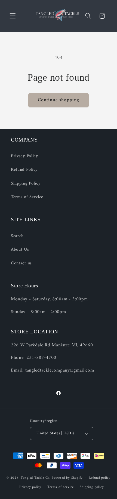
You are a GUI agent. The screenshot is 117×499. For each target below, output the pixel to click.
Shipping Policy (25, 183)
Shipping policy (92, 487)
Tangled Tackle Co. (36, 478)
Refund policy (99, 478)
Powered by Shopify (67, 478)
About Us (20, 249)
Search (17, 236)
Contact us (21, 263)
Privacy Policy (24, 156)
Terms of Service (27, 197)
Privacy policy (30, 487)
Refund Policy (24, 169)
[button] (13, 16)
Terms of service (60, 487)
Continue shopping (58, 100)
